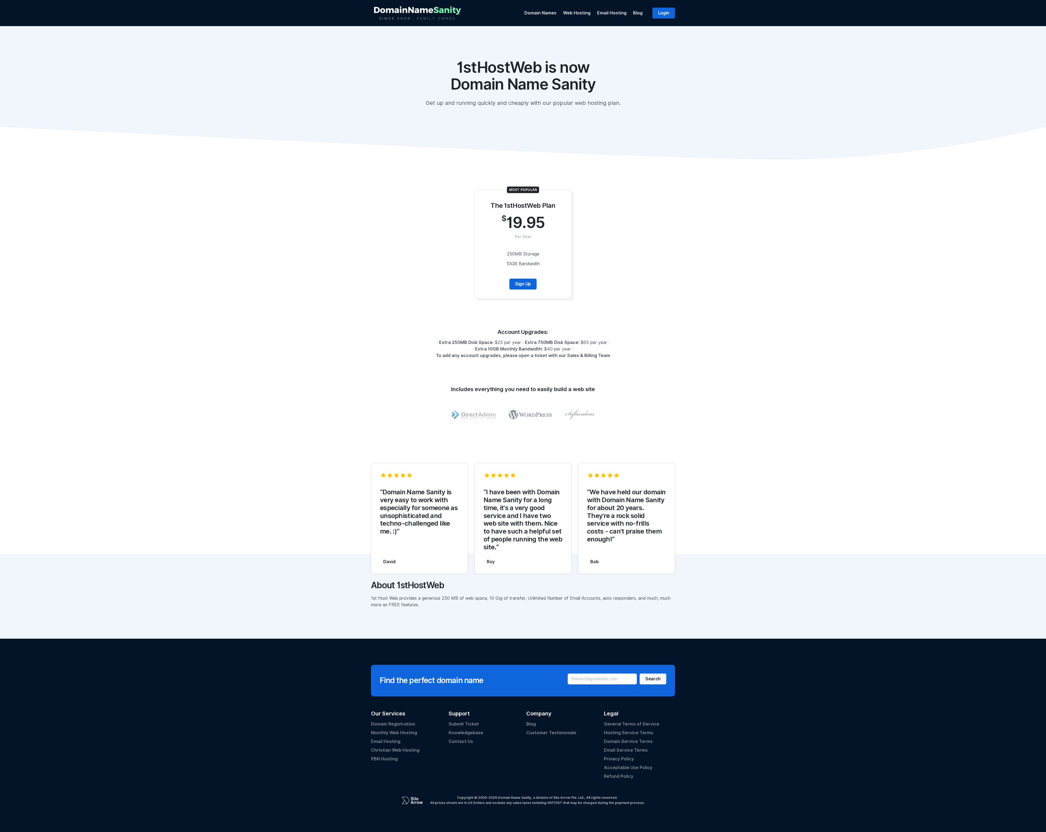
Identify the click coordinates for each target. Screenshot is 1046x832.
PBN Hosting (384, 758)
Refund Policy (618, 776)
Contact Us (461, 741)
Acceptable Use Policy (628, 767)
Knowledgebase (466, 732)
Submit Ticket (464, 724)
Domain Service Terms (628, 741)
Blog (638, 13)
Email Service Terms (626, 750)
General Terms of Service (631, 724)
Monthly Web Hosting (394, 732)
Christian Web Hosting (395, 750)
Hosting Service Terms (628, 732)
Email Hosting (612, 13)
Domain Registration (393, 724)
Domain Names (540, 13)
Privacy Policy (619, 758)
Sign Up (523, 284)
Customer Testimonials (551, 732)
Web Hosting (577, 13)
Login (663, 13)
